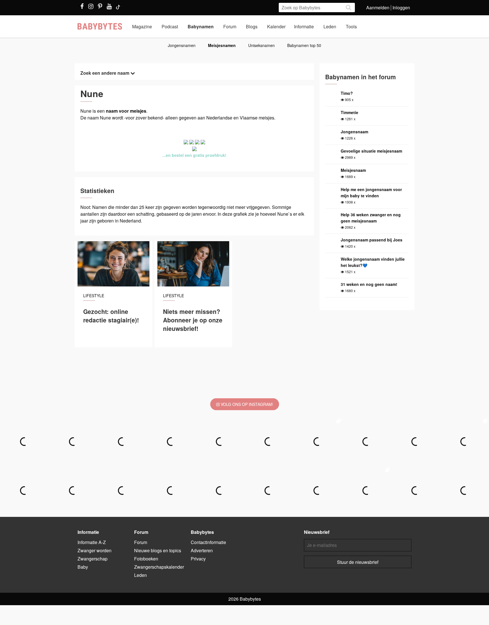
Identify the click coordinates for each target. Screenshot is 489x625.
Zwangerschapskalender (159, 567)
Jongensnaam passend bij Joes (371, 240)
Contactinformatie (208, 542)
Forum (229, 26)
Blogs (252, 26)
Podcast (170, 26)
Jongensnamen (182, 45)
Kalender (276, 26)
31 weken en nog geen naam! (369, 284)
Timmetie (349, 112)
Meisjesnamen (222, 45)
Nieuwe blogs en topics (157, 550)
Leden (329, 26)
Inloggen (401, 7)
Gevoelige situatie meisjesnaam (371, 151)
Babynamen (201, 26)
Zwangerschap (93, 558)
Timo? (347, 93)
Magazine (142, 26)
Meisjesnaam (353, 170)
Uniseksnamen (261, 45)
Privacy (198, 558)
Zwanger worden (94, 550)
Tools (351, 26)
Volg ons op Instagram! (246, 404)
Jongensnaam (354, 131)
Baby (83, 567)
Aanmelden (377, 7)
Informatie (304, 26)
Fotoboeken (146, 558)
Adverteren (202, 550)
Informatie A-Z (92, 542)
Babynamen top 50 (304, 45)
